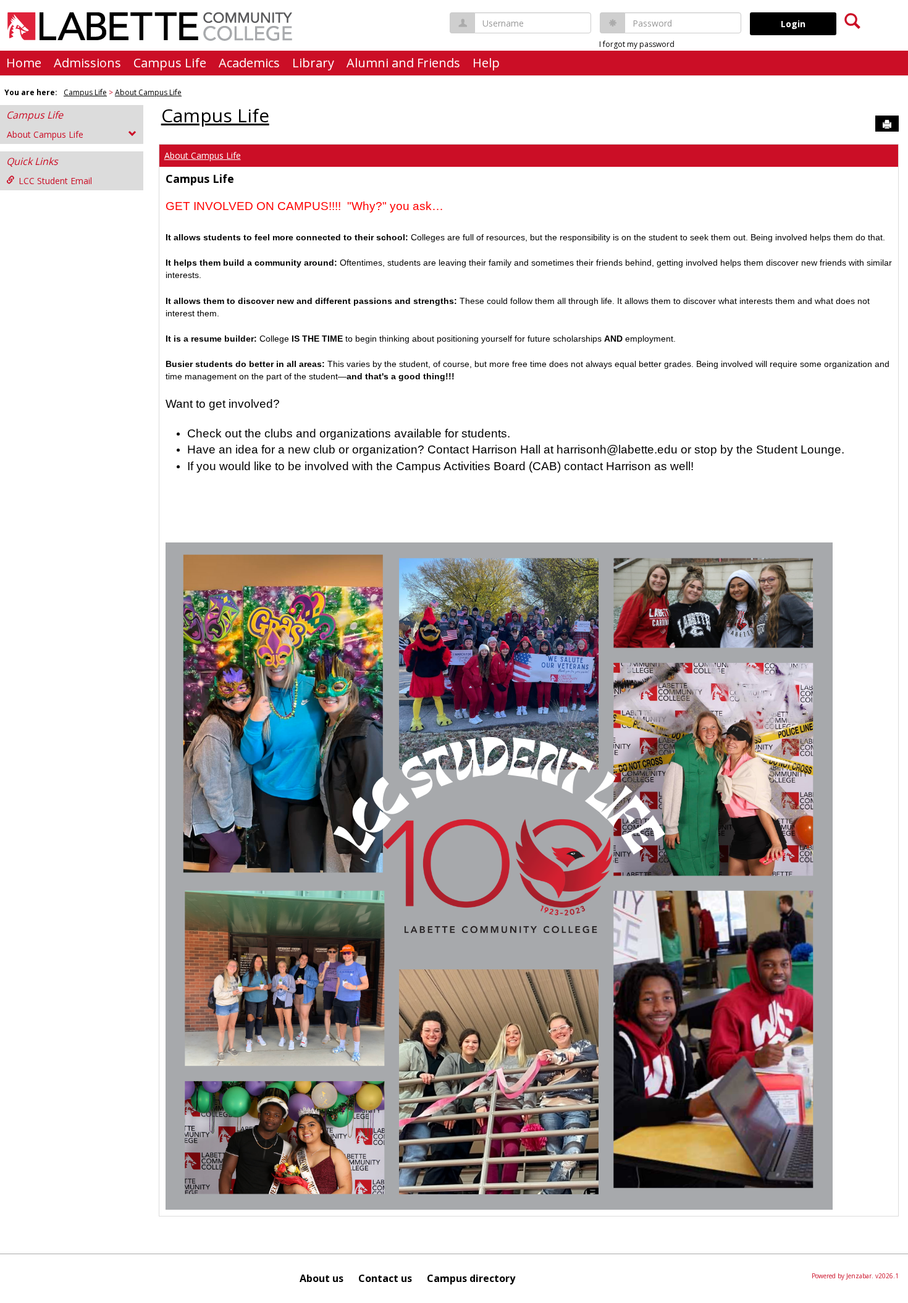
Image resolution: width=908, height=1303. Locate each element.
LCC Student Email (55, 181)
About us (321, 1278)
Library (313, 62)
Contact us (385, 1278)
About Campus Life (148, 92)
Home (23, 62)
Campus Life (169, 62)
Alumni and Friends (403, 62)
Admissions (87, 62)
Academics (249, 62)
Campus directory (471, 1278)
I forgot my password (637, 44)
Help (486, 62)
